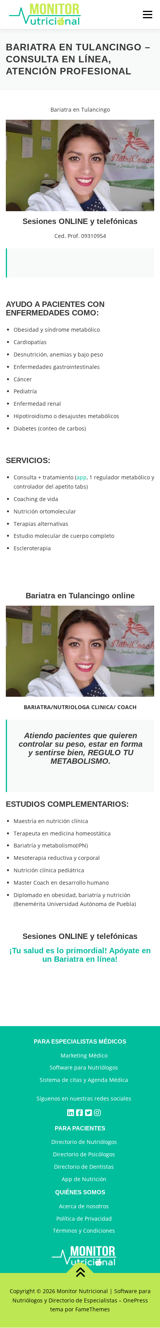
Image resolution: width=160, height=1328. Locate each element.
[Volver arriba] (80, 1273)
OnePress (135, 1300)
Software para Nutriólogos (84, 1067)
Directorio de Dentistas (84, 1166)
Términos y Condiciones (84, 1231)
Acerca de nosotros (84, 1206)
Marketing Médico (84, 1055)
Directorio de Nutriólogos (84, 1142)
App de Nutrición (84, 1179)
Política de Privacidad (84, 1218)
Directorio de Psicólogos (84, 1154)
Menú (147, 14)
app (82, 477)
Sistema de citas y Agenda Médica (84, 1080)
